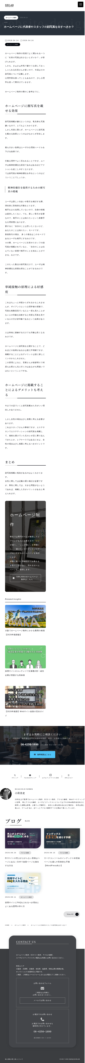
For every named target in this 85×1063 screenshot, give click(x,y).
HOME (7, 925)
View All (70, 914)
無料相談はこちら (44, 754)
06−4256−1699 (42, 1031)
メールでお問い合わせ (42, 1000)
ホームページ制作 (11, 17)
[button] (25, 578)
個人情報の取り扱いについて (14, 1059)
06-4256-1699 (30, 744)
